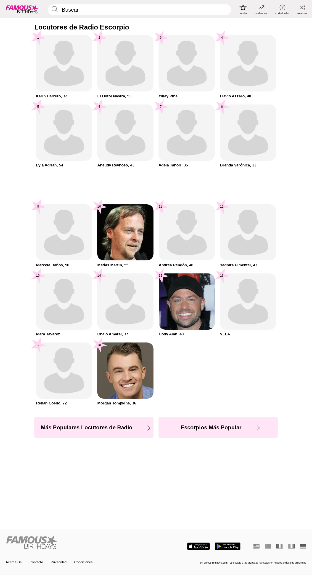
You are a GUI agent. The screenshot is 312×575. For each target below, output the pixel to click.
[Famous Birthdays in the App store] (198, 546)
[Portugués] (268, 546)
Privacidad (58, 562)
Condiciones (83, 562)
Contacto (36, 562)
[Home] (79, 542)
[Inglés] (256, 546)
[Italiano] (291, 546)
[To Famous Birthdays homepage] (22, 9)
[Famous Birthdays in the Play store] (228, 546)
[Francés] (279, 546)
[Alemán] (303, 546)
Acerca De (14, 562)
